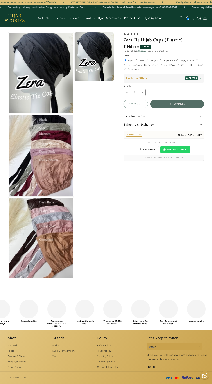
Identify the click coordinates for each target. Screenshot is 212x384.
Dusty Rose (196, 64)
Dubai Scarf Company (63, 350)
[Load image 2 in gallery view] (41, 156)
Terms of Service (106, 361)
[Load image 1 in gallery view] (41, 73)
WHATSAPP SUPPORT (177, 149)
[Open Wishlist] (193, 18)
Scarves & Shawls (17, 356)
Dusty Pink (169, 60)
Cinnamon (134, 69)
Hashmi (56, 345)
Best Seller (13, 345)
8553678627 (149, 149)
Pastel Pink (169, 64)
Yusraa (55, 356)
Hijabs (11, 350)
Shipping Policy (105, 356)
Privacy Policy (104, 350)
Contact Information (108, 367)
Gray (183, 64)
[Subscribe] (198, 346)
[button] (60, 18)
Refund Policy (104, 345)
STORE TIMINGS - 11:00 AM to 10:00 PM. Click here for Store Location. (92, 2)
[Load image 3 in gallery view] (41, 238)
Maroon (154, 60)
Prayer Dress (14, 367)
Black (131, 60)
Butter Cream (132, 64)
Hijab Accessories (17, 361)
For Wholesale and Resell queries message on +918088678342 (127, 7)
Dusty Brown (187, 60)
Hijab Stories (20, 378)
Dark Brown (151, 64)
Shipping (142, 51)
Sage (141, 60)
